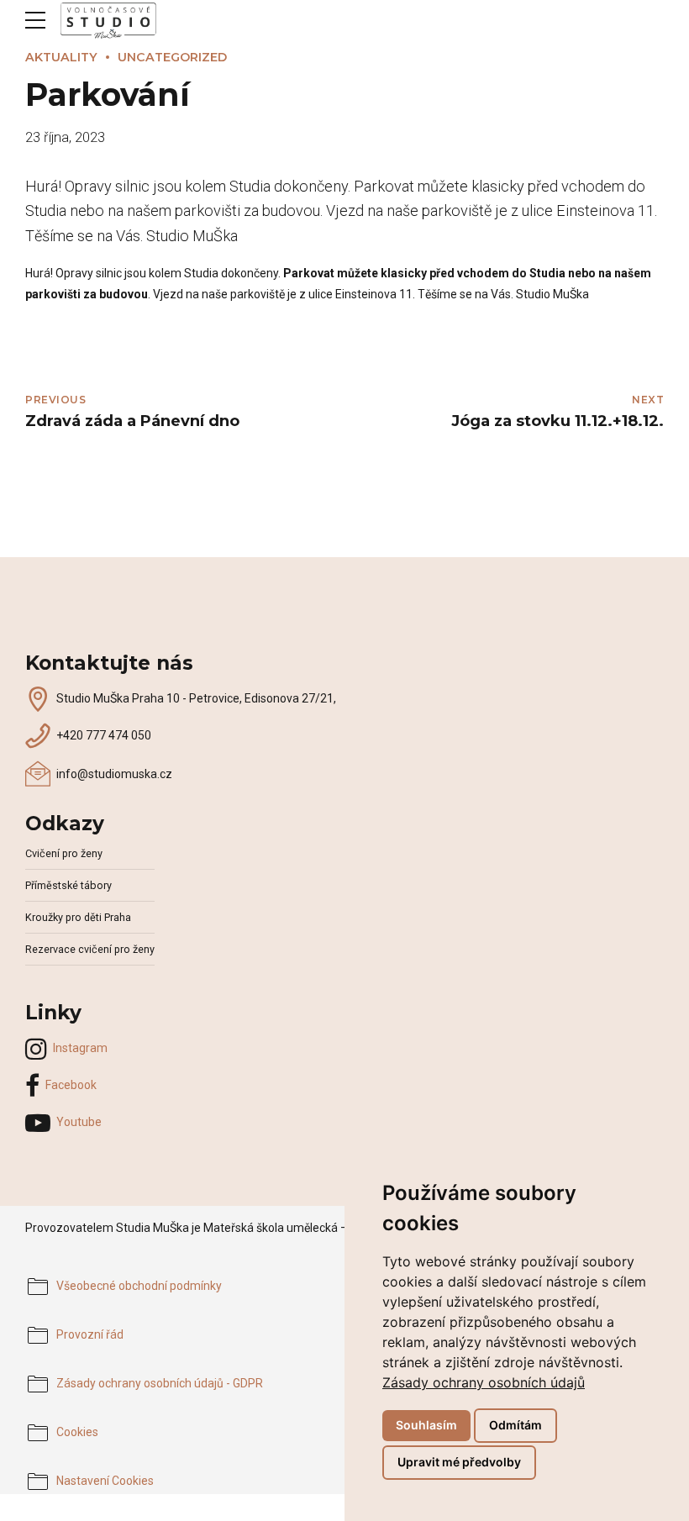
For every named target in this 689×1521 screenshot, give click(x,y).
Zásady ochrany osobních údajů (483, 1382)
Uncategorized (172, 57)
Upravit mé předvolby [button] (459, 1462)
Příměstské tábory (68, 885)
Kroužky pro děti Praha (78, 917)
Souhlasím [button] (426, 1425)
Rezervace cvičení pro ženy (90, 949)
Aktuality (61, 57)
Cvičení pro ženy (64, 853)
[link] (483, 1382)
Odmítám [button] (515, 1425)
